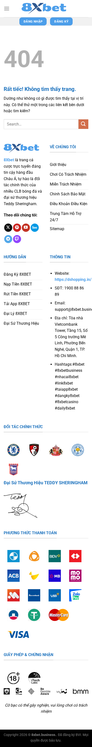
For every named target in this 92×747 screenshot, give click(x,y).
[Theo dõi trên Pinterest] (17, 228)
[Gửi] (83, 124)
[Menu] (7, 8)
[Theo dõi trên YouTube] (26, 228)
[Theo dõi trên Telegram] (8, 239)
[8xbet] (46, 8)
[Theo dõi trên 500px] (35, 228)
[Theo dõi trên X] (8, 228)
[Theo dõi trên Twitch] (17, 239)
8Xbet (9, 160)
